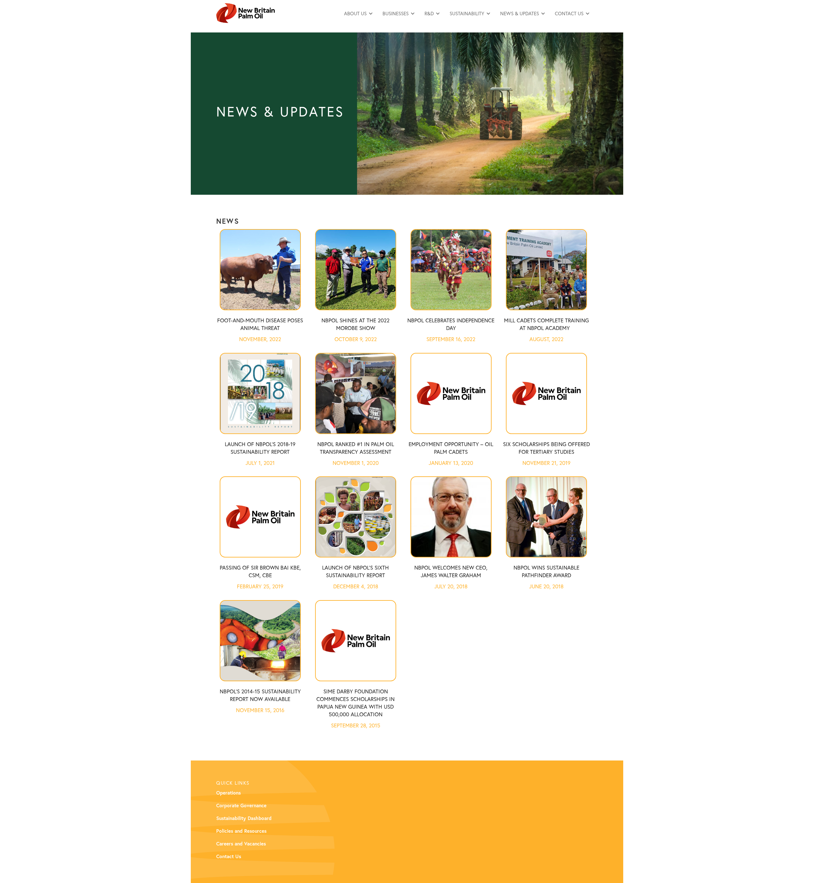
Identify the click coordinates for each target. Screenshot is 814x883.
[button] (358, 13)
